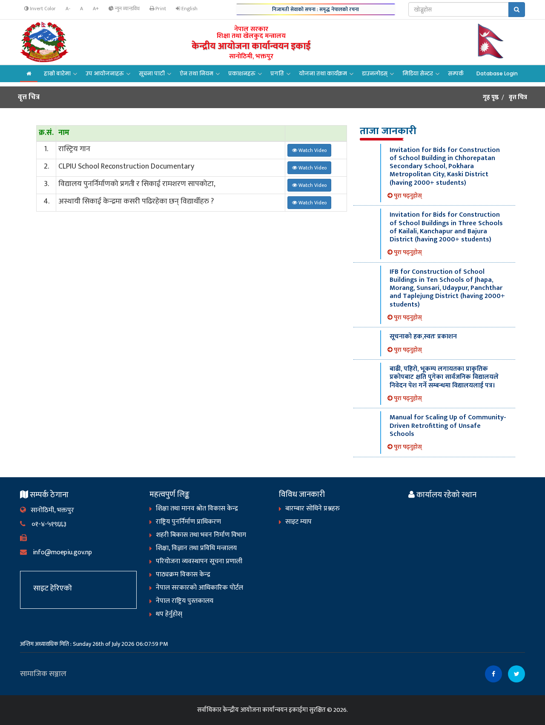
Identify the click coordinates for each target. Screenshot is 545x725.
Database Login (497, 73)
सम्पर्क (456, 73)
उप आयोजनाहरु (105, 73)
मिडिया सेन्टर (417, 73)
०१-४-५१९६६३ (46, 524)
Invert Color (42, 8)
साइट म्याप (298, 521)
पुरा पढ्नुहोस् (407, 196)
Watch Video (312, 150)
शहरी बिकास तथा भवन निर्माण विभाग (201, 535)
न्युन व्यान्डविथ (127, 8)
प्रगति (277, 73)
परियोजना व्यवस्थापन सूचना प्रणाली (199, 561)
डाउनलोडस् (374, 73)
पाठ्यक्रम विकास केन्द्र (183, 574)
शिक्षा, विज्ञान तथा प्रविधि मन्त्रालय (196, 548)
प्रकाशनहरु (241, 73)
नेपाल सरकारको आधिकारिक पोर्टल (199, 587)
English (189, 8)
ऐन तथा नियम (196, 73)
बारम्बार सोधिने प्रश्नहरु (312, 508)
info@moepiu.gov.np (59, 552)
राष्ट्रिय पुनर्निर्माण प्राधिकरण (188, 521)
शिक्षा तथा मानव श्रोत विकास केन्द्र (197, 508)
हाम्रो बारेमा (57, 73)
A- (68, 8)
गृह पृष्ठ (491, 97)
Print (160, 8)
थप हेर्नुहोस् (169, 614)
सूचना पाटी (152, 73)
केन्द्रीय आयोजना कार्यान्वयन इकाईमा (265, 710)
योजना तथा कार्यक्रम (323, 73)
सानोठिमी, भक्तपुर (50, 510)
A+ (96, 8)
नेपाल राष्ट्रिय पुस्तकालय (184, 601)
